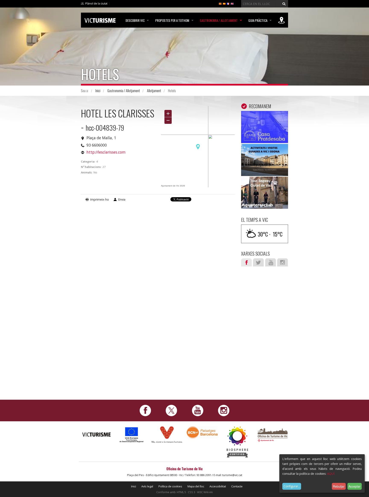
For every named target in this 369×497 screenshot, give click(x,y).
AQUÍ (330, 474)
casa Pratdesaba (264, 117)
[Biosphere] (237, 442)
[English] (232, 3)
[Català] (220, 3)
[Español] (224, 3)
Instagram (282, 262)
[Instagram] (223, 410)
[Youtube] (197, 410)
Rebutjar (338, 486)
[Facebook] (145, 410)
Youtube (270, 262)
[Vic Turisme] (100, 19)
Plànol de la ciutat (96, 3)
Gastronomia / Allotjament (219, 20)
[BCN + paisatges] (202, 432)
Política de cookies (170, 486)
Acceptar (354, 486)
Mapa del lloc (195, 486)
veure (264, 128)
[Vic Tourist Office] (272, 434)
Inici (97, 90)
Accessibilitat (217, 486)
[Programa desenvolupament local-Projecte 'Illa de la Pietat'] (131, 435)
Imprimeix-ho (99, 199)
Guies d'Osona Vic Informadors (264, 153)
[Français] (228, 3)
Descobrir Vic (135, 20)
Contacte (237, 486)
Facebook (246, 262)
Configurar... (292, 486)
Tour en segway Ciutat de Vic (265, 186)
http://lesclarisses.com (106, 152)
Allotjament (154, 90)
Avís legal (147, 486)
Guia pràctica (257, 20)
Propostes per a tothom (172, 20)
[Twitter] (171, 410)
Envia (121, 199)
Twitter (258, 262)
